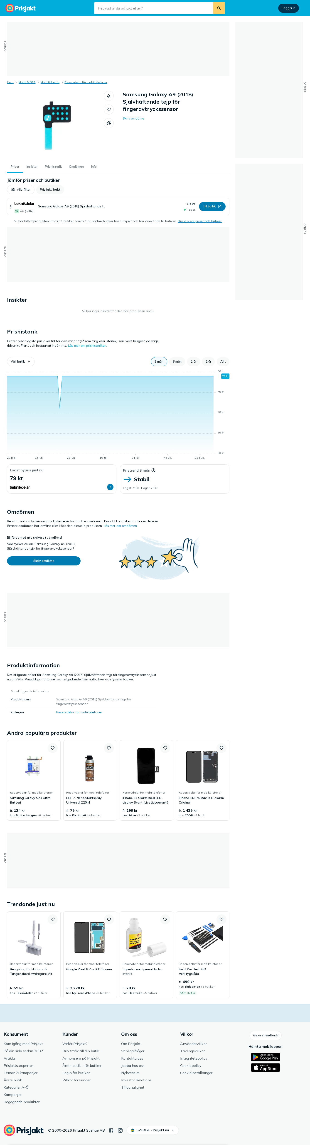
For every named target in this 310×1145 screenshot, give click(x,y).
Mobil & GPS (27, 82)
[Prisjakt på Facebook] (111, 1130)
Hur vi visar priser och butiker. (200, 221)
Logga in (288, 8)
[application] (118, 415)
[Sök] (219, 8)
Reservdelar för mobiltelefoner (85, 82)
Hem (10, 82)
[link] (34, 780)
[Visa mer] (11, 206)
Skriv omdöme (133, 118)
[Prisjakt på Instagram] (120, 1130)
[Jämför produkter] (109, 123)
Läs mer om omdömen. (121, 526)
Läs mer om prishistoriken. (87, 346)
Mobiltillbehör (50, 82)
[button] (109, 96)
